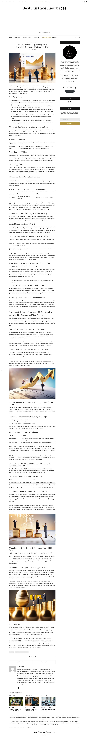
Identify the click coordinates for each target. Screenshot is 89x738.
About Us (17, 727)
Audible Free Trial (69, 91)
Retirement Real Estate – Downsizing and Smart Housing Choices (31, 709)
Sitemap (22, 727)
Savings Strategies (20, 1)
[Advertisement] (44, 21)
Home (3, 1)
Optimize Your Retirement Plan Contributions (38, 209)
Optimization (18, 652)
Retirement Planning (38, 1)
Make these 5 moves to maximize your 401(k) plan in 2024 (25, 407)
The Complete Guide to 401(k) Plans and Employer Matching (48, 709)
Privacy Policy (29, 727)
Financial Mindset (10, 1)
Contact (11, 727)
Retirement (25, 652)
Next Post (44, 662)
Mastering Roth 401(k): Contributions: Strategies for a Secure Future (37, 220)
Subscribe (69, 123)
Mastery (12, 652)
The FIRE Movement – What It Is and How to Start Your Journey (15, 709)
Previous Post (21, 662)
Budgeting (47, 1)
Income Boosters (29, 1)
